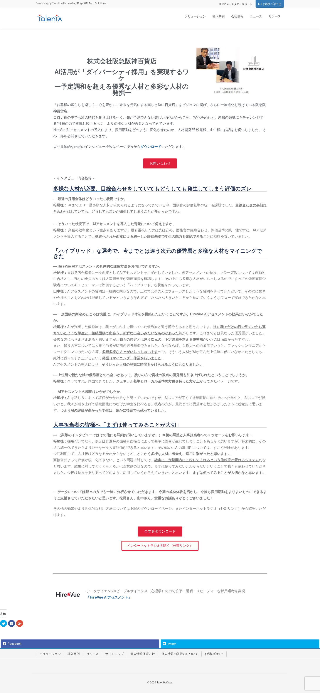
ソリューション (50, 654)
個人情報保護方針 (142, 654)
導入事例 (73, 654)
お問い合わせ (272, 4)
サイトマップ (114, 654)
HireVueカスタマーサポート (235, 4)
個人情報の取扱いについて (180, 654)
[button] (160, 163)
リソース (92, 654)
